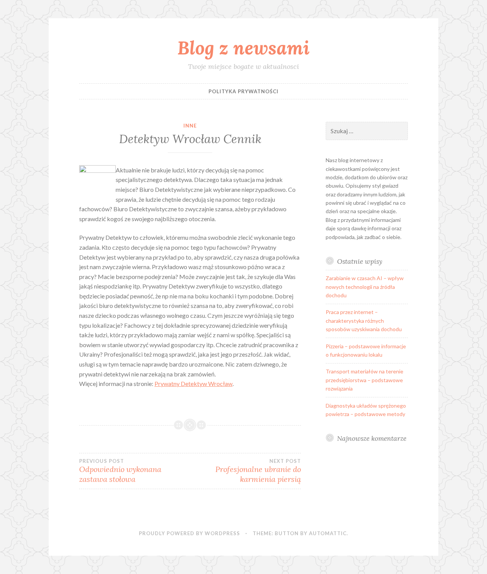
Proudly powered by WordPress (189, 533)
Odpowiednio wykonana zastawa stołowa (120, 471)
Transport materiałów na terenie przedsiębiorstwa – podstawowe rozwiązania (364, 380)
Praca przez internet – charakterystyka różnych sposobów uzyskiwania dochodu (364, 320)
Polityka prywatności (243, 91)
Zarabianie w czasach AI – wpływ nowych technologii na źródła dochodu (365, 286)
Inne (190, 126)
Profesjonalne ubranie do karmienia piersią (258, 471)
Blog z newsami (243, 47)
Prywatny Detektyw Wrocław (193, 383)
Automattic (328, 533)
